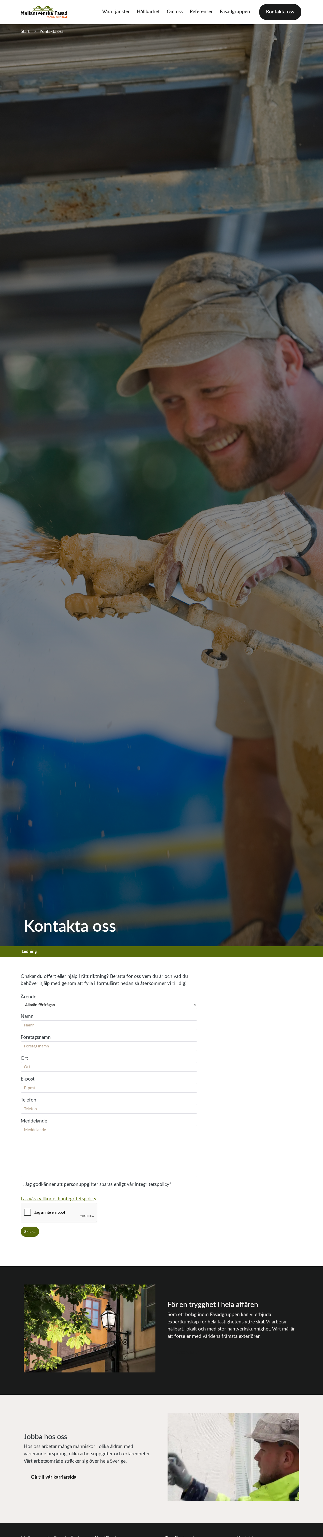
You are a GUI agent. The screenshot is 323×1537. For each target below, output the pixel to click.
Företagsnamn (36, 1037)
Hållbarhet (148, 11)
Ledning (29, 951)
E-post (28, 1079)
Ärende (28, 997)
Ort (24, 1058)
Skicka (30, 1232)
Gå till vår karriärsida (53, 1477)
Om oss (175, 11)
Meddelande (34, 1121)
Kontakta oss (280, 11)
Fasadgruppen (235, 11)
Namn (27, 1016)
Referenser (201, 11)
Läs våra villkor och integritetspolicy (58, 1199)
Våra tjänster (116, 11)
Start (25, 31)
